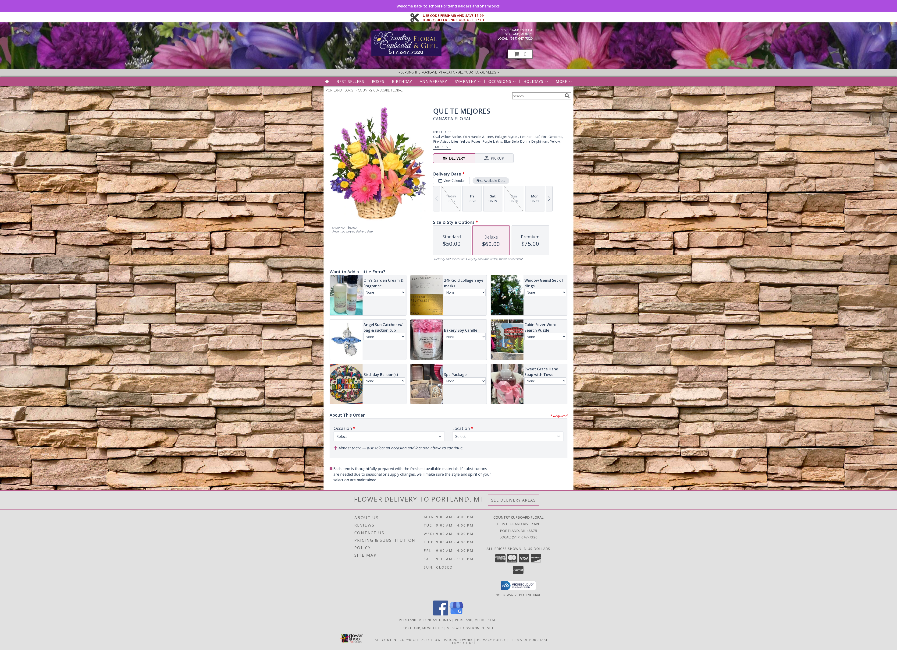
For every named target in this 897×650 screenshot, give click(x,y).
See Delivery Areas (513, 500)
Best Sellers (350, 81)
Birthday (402, 81)
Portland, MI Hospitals (476, 620)
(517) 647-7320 (521, 38)
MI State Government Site (470, 628)
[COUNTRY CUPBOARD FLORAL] (406, 54)
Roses (378, 81)
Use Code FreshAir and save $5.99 (454, 15)
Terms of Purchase (529, 640)
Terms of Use (463, 643)
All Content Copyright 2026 (402, 640)
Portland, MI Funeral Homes (425, 620)
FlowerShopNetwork (452, 640)
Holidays (533, 81)
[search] (567, 95)
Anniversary (433, 81)
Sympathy (465, 81)
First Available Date (490, 180)
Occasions (499, 81)
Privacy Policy (491, 640)
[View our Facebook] (440, 614)
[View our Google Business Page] (456, 614)
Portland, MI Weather (423, 628)
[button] (520, 54)
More (561, 81)
